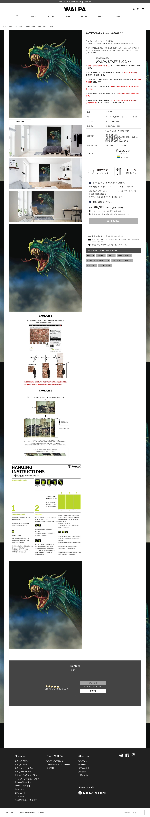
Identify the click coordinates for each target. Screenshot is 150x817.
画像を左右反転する (98, 194)
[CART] (143, 9)
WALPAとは (83, 761)
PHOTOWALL (20, 26)
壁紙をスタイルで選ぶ (24, 768)
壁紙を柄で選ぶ (21, 764)
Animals (90, 255)
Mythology (91, 265)
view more (87, 2)
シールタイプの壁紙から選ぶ (27, 779)
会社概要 (82, 764)
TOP (4, 26)
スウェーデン (124, 157)
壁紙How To (20, 789)
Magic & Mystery (124, 255)
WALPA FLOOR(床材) (23, 786)
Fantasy (111, 255)
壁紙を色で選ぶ (21, 761)
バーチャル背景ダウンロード (58, 764)
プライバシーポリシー (24, 796)
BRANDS (11, 26)
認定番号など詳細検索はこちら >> (118, 141)
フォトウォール (105, 265)
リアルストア (84, 768)
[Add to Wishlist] (113, 227)
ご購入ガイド (20, 793)
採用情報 (82, 771)
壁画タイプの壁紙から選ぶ (26, 775)
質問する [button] (93, 691)
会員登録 (50, 768)
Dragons (101, 255)
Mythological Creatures (122, 260)
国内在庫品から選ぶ (23, 782)
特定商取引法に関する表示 (26, 800)
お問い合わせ (84, 775)
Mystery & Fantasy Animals (98, 260)
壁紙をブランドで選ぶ (24, 771)
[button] (138, 9)
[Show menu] (18, 16)
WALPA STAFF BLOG (54, 761)
